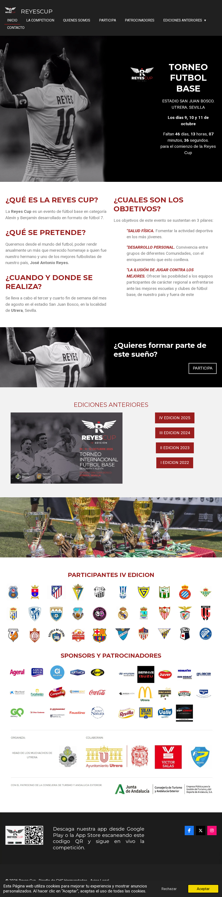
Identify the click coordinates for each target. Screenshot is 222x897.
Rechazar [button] (169, 889)
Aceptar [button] (203, 889)
